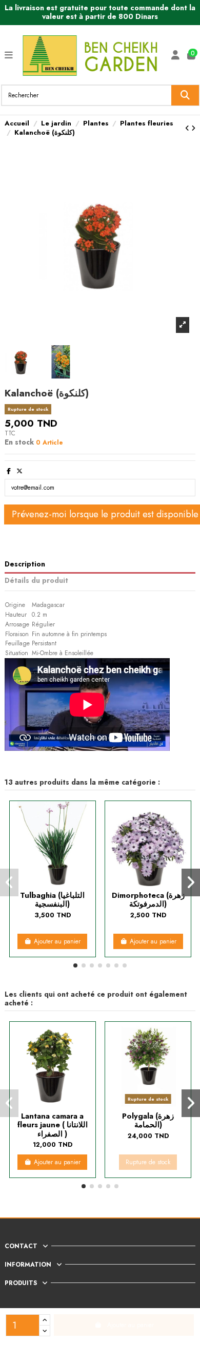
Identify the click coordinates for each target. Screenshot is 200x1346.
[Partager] (9, 471)
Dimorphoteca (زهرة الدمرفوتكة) (148, 899)
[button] (75, 965)
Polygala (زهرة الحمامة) (148, 1120)
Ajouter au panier (57, 941)
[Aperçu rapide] (52, 883)
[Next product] (193, 128)
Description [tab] (25, 564)
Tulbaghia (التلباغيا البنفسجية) (52, 899)
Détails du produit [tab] (36, 580)
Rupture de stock (148, 1162)
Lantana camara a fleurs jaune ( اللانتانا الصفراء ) (52, 1124)
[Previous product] (188, 128)
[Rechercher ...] (185, 95)
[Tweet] (19, 471)
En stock (19, 442)
